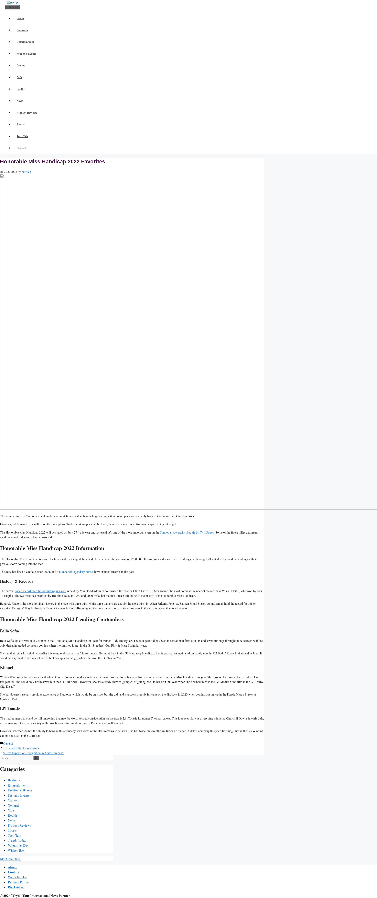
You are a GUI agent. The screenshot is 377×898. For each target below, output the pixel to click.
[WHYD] (12, 2)
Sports (21, 124)
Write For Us (17, 877)
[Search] (36, 758)
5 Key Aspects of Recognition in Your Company (33, 753)
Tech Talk (22, 136)
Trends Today (17, 840)
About (12, 867)
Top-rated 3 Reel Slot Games (21, 748)
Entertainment (25, 41)
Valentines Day (18, 845)
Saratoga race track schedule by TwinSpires (187, 532)
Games (21, 65)
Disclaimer (16, 887)
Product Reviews (27, 112)
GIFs (19, 77)
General (21, 148)
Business (22, 30)
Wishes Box (16, 850)
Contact (13, 872)
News (20, 100)
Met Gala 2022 (10, 859)
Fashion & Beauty (20, 790)
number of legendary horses (76, 572)
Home (20, 18)
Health (20, 89)
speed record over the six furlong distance (40, 591)
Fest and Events (26, 53)
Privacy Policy (18, 882)
